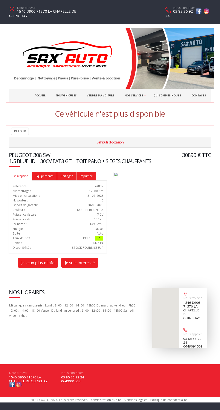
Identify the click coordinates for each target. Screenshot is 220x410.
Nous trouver (26, 8)
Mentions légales (135, 400)
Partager (67, 176)
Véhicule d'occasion (110, 142)
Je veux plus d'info (38, 262)
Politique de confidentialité (168, 400)
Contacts (198, 95)
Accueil (40, 95)
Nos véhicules (66, 95)
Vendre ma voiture (100, 95)
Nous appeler (192, 334)
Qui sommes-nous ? (167, 95)
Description (20, 176)
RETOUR (20, 131)
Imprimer (86, 176)
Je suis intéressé (80, 262)
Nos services (134, 95)
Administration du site (106, 400)
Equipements (44, 176)
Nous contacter (184, 8)
